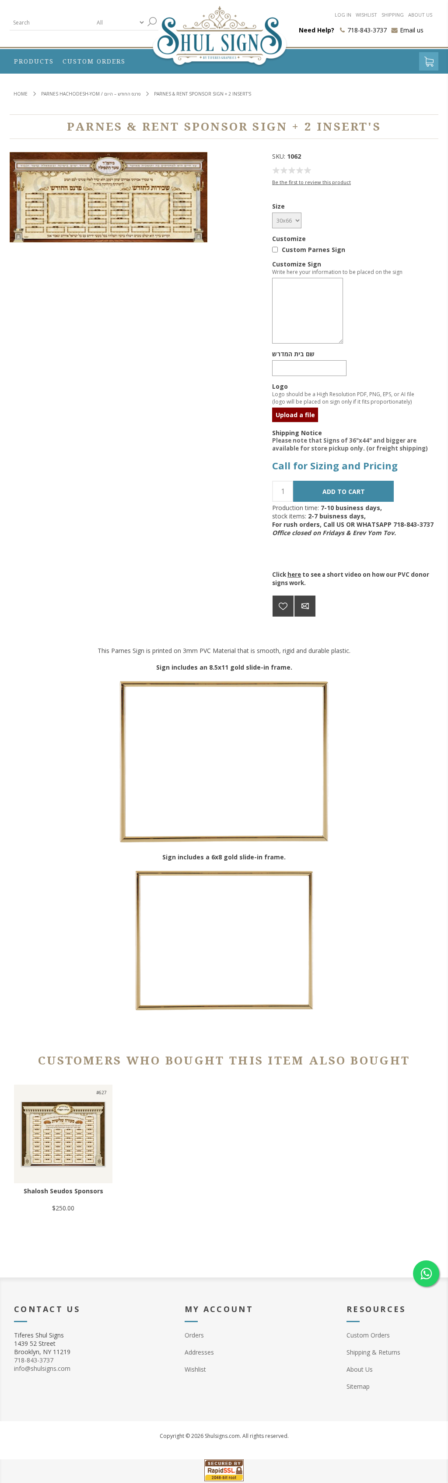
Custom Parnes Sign (313, 249)
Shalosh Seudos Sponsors (63, 1191)
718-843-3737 (33, 1360)
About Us (359, 1369)
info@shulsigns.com (42, 1368)
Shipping (393, 14)
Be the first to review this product (311, 182)
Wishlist (366, 14)
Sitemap (358, 1386)
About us (420, 14)
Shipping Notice (297, 432)
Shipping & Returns (373, 1352)
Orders (194, 1335)
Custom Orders (368, 1335)
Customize (289, 238)
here (294, 574)
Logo (280, 386)
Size (278, 206)
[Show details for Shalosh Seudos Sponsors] (63, 1134)
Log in (343, 14)
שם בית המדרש (293, 354)
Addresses (199, 1352)
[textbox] (51, 22)
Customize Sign (296, 264)
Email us (412, 30)
